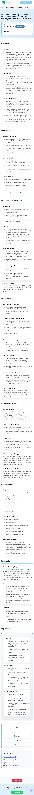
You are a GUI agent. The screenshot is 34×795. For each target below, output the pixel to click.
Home (2, 7)
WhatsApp (18, 732)
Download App (26, 3)
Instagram (18, 740)
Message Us (18, 792)
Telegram (18, 736)
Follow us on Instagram (11, 763)
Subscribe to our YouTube (12, 765)
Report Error (17, 780)
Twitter (18, 744)
